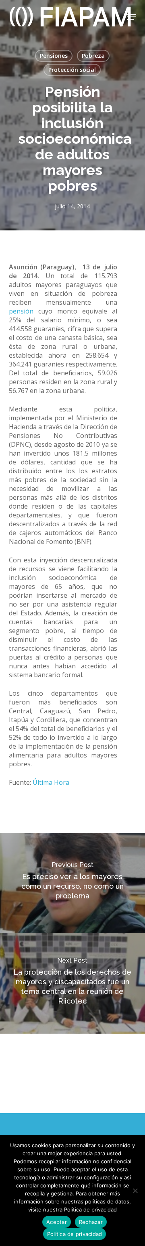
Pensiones (54, 55)
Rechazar (91, 1222)
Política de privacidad (74, 1234)
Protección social (72, 69)
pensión (21, 311)
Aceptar (56, 1222)
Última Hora (51, 782)
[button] (131, 17)
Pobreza (93, 55)
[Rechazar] (135, 1191)
